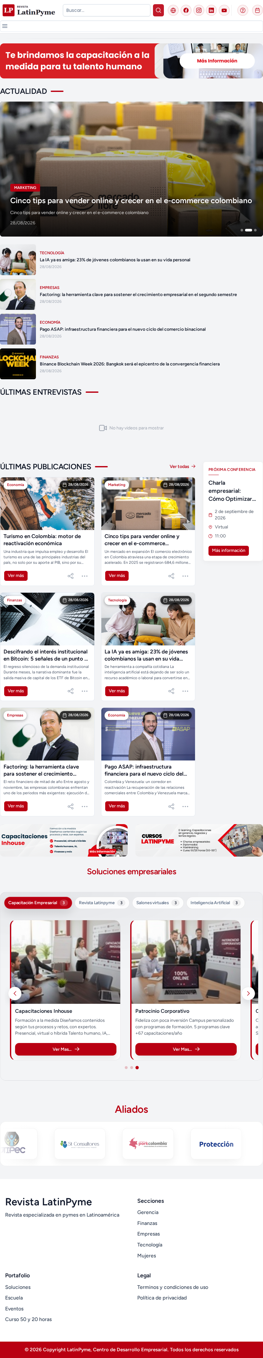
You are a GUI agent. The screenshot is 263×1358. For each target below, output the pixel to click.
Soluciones (17, 1287)
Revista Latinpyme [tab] (101, 902)
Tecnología (149, 1245)
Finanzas (147, 1223)
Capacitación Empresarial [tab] (36, 902)
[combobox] (106, 10)
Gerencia (147, 1212)
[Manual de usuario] (242, 10)
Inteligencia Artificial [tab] (214, 902)
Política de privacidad (162, 1298)
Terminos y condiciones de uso (172, 1287)
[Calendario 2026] (257, 10)
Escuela (14, 1298)
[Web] (173, 10)
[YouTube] (224, 10)
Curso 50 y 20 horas (28, 1319)
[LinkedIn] (211, 10)
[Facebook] (186, 10)
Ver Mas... (73, 1049)
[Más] (84, 576)
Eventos (14, 1309)
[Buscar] (158, 10)
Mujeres (146, 1256)
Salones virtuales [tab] (156, 902)
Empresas (148, 1234)
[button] (4, 26)
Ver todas (180, 466)
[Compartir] (70, 576)
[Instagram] (198, 10)
